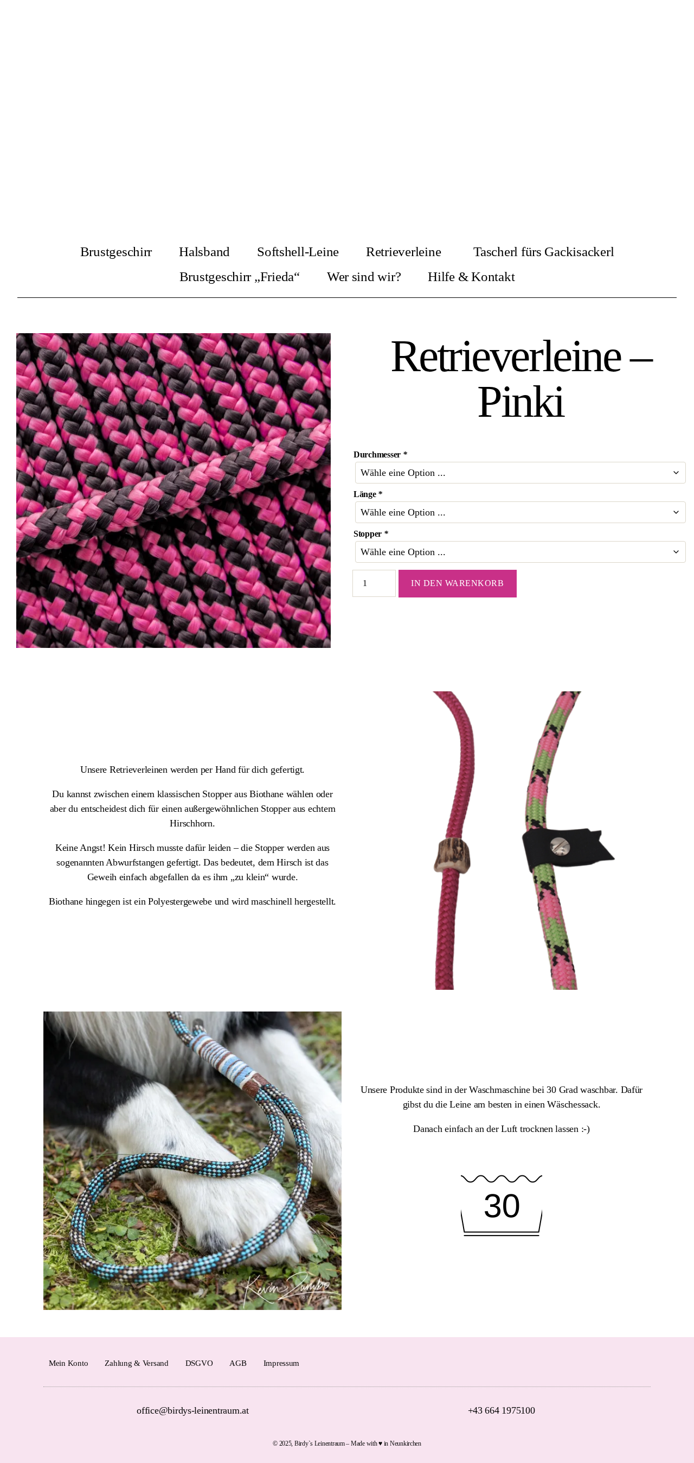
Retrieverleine (403, 251)
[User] (629, 26)
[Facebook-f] (622, 1363)
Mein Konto (68, 1363)
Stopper (371, 533)
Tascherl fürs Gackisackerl (543, 251)
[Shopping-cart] (653, 26)
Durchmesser (380, 454)
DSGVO (199, 1363)
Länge (368, 494)
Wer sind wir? (364, 276)
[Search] (678, 26)
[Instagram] (641, 1363)
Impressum (282, 1363)
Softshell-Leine (298, 251)
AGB (237, 1363)
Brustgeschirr (116, 251)
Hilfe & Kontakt (471, 276)
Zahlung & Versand (136, 1363)
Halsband (204, 251)
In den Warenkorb (457, 583)
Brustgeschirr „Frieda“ (239, 276)
